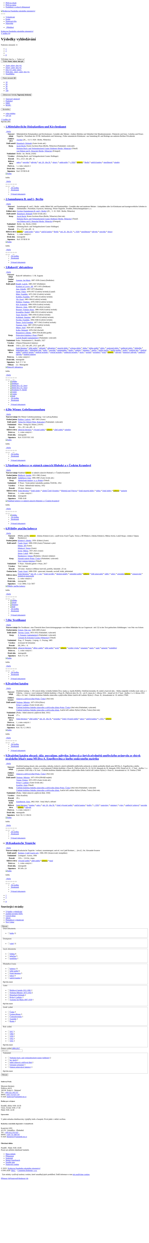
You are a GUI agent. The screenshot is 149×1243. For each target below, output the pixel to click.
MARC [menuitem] (8, 105)
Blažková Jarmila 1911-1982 (20, 990)
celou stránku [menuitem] (10, 113)
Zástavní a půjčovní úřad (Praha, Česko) (31, 699)
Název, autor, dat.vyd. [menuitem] (14, 68)
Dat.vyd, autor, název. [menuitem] (14, 70)
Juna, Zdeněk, (21, 289)
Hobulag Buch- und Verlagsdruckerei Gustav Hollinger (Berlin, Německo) (44, 148)
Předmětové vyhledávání (15, 920)
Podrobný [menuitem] (9, 101)
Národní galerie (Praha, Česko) (29, 558)
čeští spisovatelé (97, 574)
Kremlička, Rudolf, (23, 312)
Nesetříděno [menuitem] (10, 74)
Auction (19, 140)
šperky (71, 350)
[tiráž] (12, 396)
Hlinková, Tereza (24, 548)
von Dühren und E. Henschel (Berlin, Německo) (34, 151)
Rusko (12, 1021)
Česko (12, 1012)
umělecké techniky (71, 352)
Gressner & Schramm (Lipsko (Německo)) (33, 638)
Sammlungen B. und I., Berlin (24, 199)
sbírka (85, 348)
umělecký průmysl (132, 805)
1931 (12, 1041)
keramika (57, 719)
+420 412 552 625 (11, 1132)
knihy (45, 350)
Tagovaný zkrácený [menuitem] (13, 99)
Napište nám (10, 1162)
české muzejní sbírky (87, 491)
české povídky (49, 574)
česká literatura (21, 348)
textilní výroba (73, 648)
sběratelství (51, 348)
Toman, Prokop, (22, 780)
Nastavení (13, 1178)
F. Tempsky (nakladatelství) (28, 635)
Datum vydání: (10, 1048)
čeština (12, 954)
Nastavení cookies (12, 1164)
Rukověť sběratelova (19, 267)
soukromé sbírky (113, 348)
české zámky (36, 491)
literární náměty (62, 574)
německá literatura (25, 430)
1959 (12, 1036)
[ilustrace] (14, 605)
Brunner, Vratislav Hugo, (25, 310)
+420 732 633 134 (12, 1095)
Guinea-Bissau (15, 1014)
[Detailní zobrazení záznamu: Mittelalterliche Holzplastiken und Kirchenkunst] (9, 174)
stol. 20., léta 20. (45, 162)
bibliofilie (138, 348)
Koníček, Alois (21, 785)
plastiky (117, 162)
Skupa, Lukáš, (23, 553)
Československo (16, 1017)
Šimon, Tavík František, (25, 322)
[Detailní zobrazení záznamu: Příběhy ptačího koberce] (15, 586)
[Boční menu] (2, 13)
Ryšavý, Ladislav (22, 705)
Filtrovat (4, 926)
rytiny (121, 805)
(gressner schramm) (17, 1065)
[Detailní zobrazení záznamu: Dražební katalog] (9, 730)
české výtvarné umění (70, 719)
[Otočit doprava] (9, 186)
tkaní (51, 861)
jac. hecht (13, 1060)
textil (104, 352)
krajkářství (113, 648)
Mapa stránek (10, 1154)
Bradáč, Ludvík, (22, 284)
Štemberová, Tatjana (25, 556)
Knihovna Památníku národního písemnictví (17, 31)
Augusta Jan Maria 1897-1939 (21, 1000)
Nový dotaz (10, 922)
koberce (13, 969)
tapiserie (124, 491)
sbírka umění (94, 348)
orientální (123, 574)
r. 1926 (72, 162)
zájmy (113, 574)
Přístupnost (10, 1156)
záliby (107, 574)
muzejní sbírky (63, 348)
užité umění (33, 348)
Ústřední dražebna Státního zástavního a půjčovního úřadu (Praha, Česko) (43, 707)
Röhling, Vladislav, (23, 302)
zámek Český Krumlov (51, 491)
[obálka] (13, 381)
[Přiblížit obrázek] (6, 184)
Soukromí (9, 1158)
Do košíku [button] (14, 188)
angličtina (13, 958)
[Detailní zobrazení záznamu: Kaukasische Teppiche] (9, 871)
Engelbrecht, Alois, (23, 802)
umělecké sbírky (127, 348)
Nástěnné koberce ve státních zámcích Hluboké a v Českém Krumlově (48, 465)
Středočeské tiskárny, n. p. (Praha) (30, 480)
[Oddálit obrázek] (9, 184)
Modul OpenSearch (13, 1160)
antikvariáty (63, 162)
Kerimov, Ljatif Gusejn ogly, (28, 853)
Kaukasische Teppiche (21, 843)
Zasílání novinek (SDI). (14, 914)
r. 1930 (96, 805)
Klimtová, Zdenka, (25, 541)
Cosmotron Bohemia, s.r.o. (27, 1170)
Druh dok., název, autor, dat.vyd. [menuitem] (18, 72)
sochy (82, 352)
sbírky (102, 348)
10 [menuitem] (6, 82)
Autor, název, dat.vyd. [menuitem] (14, 66)
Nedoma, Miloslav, (23, 702)
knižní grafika (116, 350)
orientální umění (76, 574)
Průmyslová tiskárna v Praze (26, 335)
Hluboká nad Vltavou (69, 491)
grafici (125, 350)
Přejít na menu (11, 5)
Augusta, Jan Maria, (23, 280)
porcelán (26, 162)
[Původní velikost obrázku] (11, 184)
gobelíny (68, 430)
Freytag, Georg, (24, 633)
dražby (89, 805)
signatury (86, 350)
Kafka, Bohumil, (22, 330)
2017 (12, 1032)
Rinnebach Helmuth (17, 995)
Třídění (13, 61)
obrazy (55, 162)
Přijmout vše (5, 1178)
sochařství (97, 352)
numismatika (62, 350)
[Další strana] (13, 186)
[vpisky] (13, 392)
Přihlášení (10, 27)
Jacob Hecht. (21, 146)
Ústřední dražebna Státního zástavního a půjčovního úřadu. (38, 710)
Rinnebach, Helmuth (24, 143)
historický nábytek (130, 352)
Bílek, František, (22, 294)
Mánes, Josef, (21, 328)
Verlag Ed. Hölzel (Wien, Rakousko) (31, 422)
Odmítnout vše (22, 1178)
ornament (84, 648)
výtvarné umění (39, 430)
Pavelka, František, (23, 320)
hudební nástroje (30, 354)
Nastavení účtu (11, 21)
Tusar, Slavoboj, (22, 315)
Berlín (87, 162)
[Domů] (18, 11)
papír (98, 648)
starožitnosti (108, 162)
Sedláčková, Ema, (24, 478)
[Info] (16, 184)
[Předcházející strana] (11, 186)
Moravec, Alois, (22, 307)
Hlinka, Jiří (22, 546)
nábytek (34, 162)
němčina (13, 956)
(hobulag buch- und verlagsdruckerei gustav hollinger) (30, 1058)
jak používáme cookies (81, 1174)
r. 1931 (101, 719)
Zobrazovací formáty (16, 95)
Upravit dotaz (11, 916)
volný (12, 944)
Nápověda (9, 23)
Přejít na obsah (11, 3)
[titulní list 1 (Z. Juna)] (18, 386)
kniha (12, 933)
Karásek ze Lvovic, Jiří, (24, 287)
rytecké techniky (56, 352)
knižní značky (104, 350)
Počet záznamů (8, 78)
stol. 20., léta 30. (45, 719)
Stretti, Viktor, (21, 292)
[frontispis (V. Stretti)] (18, 390)
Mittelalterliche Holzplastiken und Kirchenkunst (36, 126)
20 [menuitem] (6, 84)
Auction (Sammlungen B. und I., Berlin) (32, 211)
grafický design (28, 352)
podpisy (78, 350)
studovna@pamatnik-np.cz (16, 1097)
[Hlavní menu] (4, 13)
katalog (32, 805)
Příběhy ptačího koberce (21, 528)
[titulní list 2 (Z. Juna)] (18, 388)
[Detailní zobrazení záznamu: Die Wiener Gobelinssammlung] (9, 440)
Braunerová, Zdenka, (24, 333)
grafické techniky (42, 352)
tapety (91, 648)
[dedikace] (14, 383)
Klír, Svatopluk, (22, 304)
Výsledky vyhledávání (14, 912)
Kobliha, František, (23, 297)
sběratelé (42, 348)
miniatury (114, 805)
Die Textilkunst (16, 620)
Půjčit (8, 132)
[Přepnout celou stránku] (13, 184)
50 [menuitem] (6, 88)
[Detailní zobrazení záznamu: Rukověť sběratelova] (14, 367)
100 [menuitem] (7, 91)
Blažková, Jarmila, (25, 475)
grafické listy (134, 350)
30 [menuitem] (6, 86)
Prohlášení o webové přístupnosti (18, 7)
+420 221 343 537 (11, 1092)
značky (94, 350)
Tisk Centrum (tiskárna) (26, 561)
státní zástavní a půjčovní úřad (21, 1062)
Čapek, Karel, (23, 543)
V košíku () (5, 33)
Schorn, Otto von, (24, 630)
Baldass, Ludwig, (24, 419)
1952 (12, 1039)
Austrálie (13, 1019)
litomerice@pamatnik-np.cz (17, 1137)
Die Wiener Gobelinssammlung (25, 409)
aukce (19, 162)
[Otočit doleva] (6, 186)
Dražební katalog (17, 683)
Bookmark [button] (14, 190)
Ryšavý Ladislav (16, 997)
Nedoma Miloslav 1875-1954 (20, 993)
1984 (12, 1034)
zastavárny (105, 805)
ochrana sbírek (75, 348)
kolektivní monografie (26, 576)
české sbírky (107, 491)
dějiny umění (38, 648)
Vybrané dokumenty (18, 194)
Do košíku (6, 109)
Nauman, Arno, (21, 325)
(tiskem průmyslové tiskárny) (20, 1067)
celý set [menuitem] (8, 116)
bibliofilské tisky (22, 350)
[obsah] (13, 602)
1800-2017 (16, 1048)
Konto (8, 19)
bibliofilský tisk (36, 350)
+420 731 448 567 (13, 1135)
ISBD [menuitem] (8, 103)
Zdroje (8, 918)
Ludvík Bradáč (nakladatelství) (27, 338)
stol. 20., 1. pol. (36, 574)
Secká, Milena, (23, 551)
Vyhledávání (10, 17)
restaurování (137, 574)
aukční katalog (96, 162)
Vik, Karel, (20, 299)
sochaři (88, 352)
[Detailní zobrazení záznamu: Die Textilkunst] (9, 658)
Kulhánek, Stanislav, (23, 317)
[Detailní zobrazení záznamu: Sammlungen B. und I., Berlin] (9, 242)
